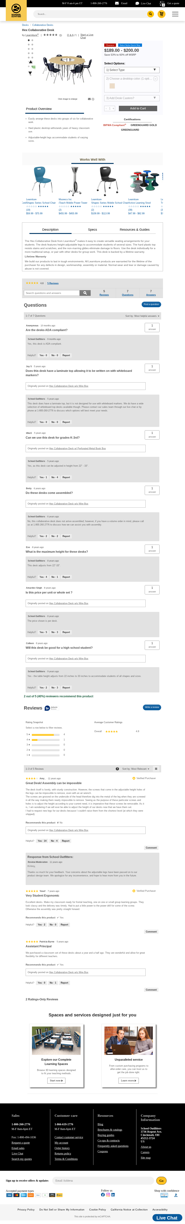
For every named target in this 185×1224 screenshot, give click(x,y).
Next (30, 73)
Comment (151, 847)
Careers (145, 1152)
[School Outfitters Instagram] (108, 1195)
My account (61, 1142)
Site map (146, 1157)
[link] (50, 35)
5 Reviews (54, 283)
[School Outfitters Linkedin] (113, 1195)
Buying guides (106, 1135)
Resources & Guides (135, 229)
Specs (92, 229)
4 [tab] (32, 44)
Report (66, 355)
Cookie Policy (97, 1209)
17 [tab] (30, 75)
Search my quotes (22, 1158)
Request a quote (21, 1142)
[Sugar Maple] (112, 86)
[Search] (150, 14)
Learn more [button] (128, 1080)
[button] (152, 327)
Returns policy (63, 1153)
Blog (100, 1124)
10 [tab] (32, 57)
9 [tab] (29, 57)
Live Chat (146, 3)
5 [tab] (29, 49)
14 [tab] (32, 66)
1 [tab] (29, 40)
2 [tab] (32, 40)
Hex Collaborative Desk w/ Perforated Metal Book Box (77, 448)
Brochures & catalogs (110, 1129)
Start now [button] (55, 1080)
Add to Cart (138, 108)
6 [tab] (32, 49)
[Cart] (161, 14)
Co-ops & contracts (109, 1140)
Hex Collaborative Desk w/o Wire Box (68, 386)
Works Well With (92, 159)
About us (146, 1146)
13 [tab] (29, 66)
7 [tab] (29, 53)
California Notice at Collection (129, 1209)
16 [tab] (32, 70)
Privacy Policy (26, 1209)
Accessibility (160, 1209)
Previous (31, 61)
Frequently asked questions (113, 1145)
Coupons (103, 1151)
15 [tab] (29, 70)
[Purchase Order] (45, 1195)
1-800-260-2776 (99, 3)
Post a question (151, 304)
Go (161, 1180)
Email (124, 3)
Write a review (153, 708)
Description (50, 229)
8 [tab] (32, 53)
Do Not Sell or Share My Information (62, 1209)
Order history (62, 1148)
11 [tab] (29, 62)
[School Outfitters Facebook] (103, 1195)
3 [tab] (29, 44)
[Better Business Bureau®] (176, 1194)
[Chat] (138, 3)
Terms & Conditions (66, 1158)
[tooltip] (41, 708)
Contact (69, 1137)
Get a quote (173, 3)
